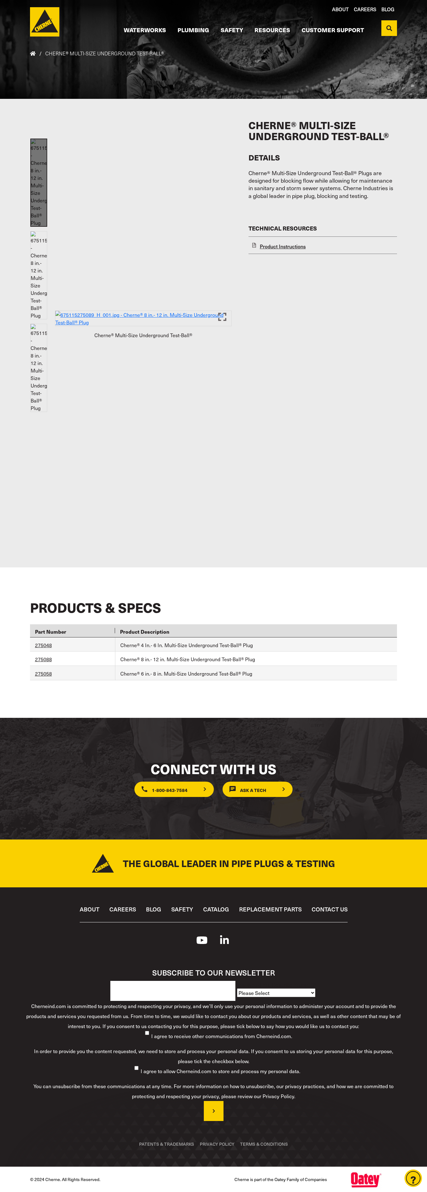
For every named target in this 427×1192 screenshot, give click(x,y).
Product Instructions (283, 246)
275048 (43, 645)
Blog (387, 9)
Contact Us (330, 909)
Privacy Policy (217, 1144)
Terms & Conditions (264, 1144)
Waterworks (145, 30)
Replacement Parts (270, 909)
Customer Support (333, 30)
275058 (43, 673)
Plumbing (193, 30)
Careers (365, 9)
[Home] (44, 22)
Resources (272, 30)
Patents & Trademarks (166, 1144)
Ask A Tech (253, 790)
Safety (232, 30)
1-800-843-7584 (170, 790)
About (340, 9)
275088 (43, 659)
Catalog (216, 909)
